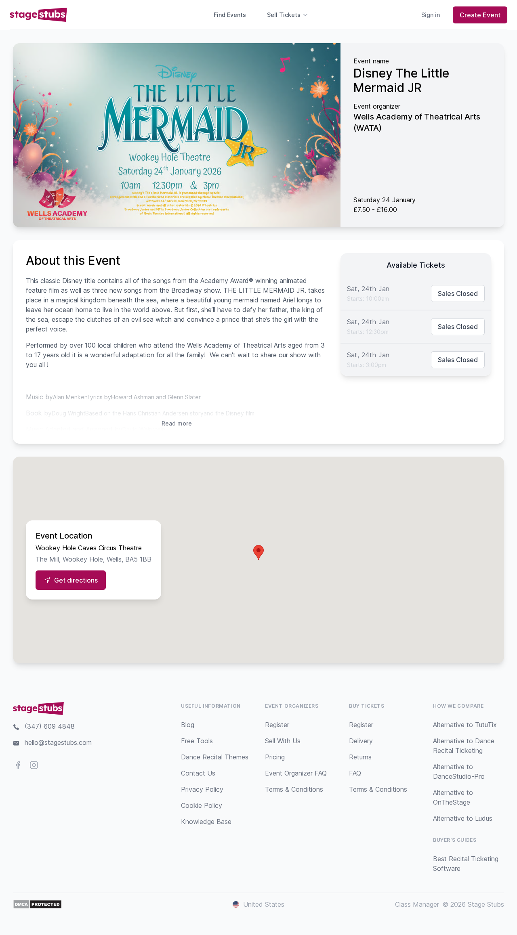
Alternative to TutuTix (465, 725)
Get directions (76, 580)
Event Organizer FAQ (296, 773)
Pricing (275, 757)
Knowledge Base (206, 822)
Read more (177, 423)
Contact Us (198, 773)
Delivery (361, 741)
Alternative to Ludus (462, 818)
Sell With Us (283, 741)
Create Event (480, 15)
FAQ (355, 773)
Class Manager (417, 904)
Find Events (230, 14)
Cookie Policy (201, 805)
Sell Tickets (284, 14)
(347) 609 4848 (50, 726)
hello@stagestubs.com (58, 742)
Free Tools (197, 741)
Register (277, 725)
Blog (187, 725)
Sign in (430, 14)
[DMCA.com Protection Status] (37, 904)
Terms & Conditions (294, 789)
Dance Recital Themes (214, 757)
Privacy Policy (202, 789)
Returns (360, 757)
